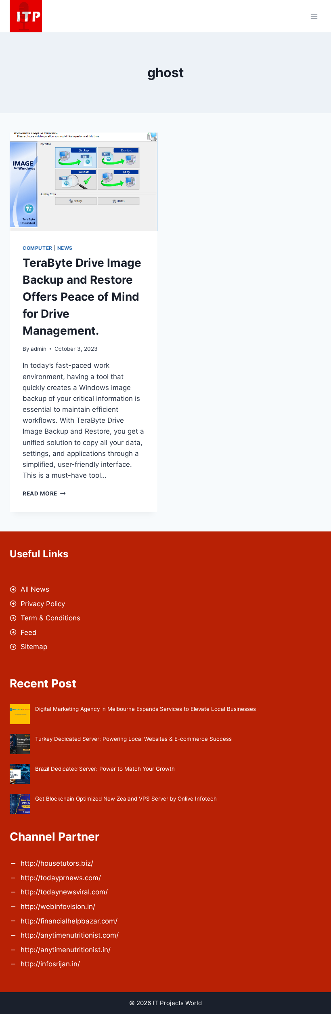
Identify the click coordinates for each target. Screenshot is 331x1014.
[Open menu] (313, 16)
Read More (44, 493)
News (65, 248)
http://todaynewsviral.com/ (64, 892)
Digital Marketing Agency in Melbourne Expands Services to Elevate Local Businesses (145, 709)
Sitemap (34, 647)
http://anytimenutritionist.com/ (70, 935)
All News (35, 589)
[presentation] (83, 182)
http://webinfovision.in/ (58, 906)
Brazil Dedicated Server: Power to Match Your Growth (105, 768)
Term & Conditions (50, 618)
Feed (29, 632)
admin (38, 349)
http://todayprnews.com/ (61, 878)
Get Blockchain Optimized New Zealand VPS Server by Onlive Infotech (126, 798)
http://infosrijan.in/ (50, 964)
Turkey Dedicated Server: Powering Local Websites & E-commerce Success (133, 739)
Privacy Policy (43, 604)
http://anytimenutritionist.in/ (66, 950)
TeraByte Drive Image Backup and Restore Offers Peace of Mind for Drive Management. (82, 296)
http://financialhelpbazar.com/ (69, 921)
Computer (37, 248)
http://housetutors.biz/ (57, 863)
